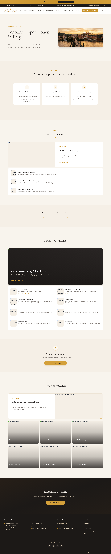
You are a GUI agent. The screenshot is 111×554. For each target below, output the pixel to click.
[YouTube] (61, 545)
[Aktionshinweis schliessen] (108, 1)
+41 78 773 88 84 (37, 526)
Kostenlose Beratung (65, 1)
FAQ (85, 533)
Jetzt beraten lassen (54, 218)
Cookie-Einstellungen (89, 531)
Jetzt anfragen (54, 502)
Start (20, 10)
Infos (70, 10)
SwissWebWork (94, 552)
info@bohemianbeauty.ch (39, 528)
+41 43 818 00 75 (37, 523)
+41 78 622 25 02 (63, 526)
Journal (65, 10)
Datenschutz (87, 528)
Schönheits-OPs (29, 10)
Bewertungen (50, 10)
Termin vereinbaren (54, 363)
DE (100, 10)
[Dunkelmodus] (105, 10)
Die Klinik (40, 10)
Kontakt (78, 10)
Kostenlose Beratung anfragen (54, 110)
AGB (85, 526)
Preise (58, 10)
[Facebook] (49, 545)
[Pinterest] (57, 545)
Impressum (86, 523)
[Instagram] (53, 545)
